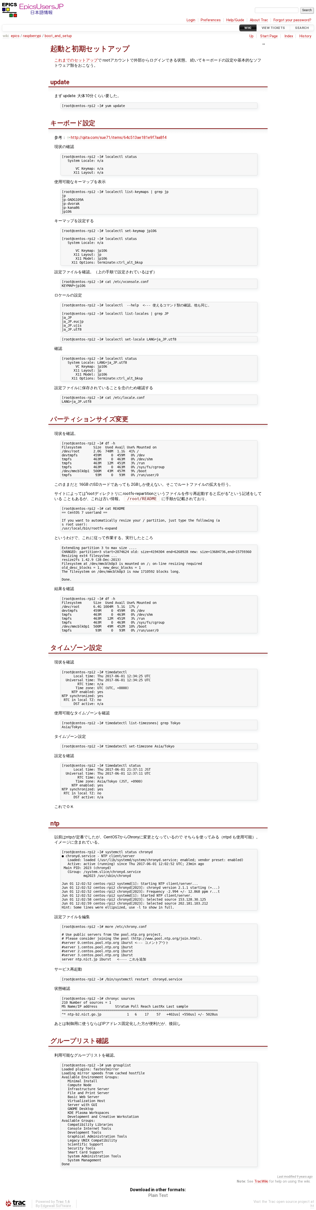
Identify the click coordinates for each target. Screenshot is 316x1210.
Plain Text (158, 1195)
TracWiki (261, 1181)
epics (15, 36)
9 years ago (305, 1176)
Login (191, 20)
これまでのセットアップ (76, 60)
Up (251, 36)
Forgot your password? (292, 20)
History (305, 36)
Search (302, 28)
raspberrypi (32, 36)
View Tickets (273, 28)
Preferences (211, 20)
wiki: (6, 36)
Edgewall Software (56, 1206)
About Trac (259, 20)
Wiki (248, 28)
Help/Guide (235, 20)
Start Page (269, 36)
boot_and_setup (58, 36)
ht (312, 1206)
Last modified (286, 1176)
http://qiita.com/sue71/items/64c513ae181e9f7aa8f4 (118, 137)
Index (288, 36)
